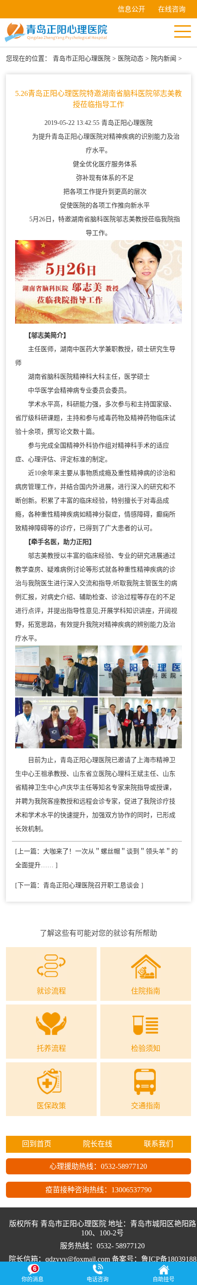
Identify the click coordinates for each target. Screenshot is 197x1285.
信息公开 (131, 9)
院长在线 (97, 1144)
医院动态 (130, 58)
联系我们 (158, 1144)
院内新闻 (163, 58)
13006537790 (131, 1190)
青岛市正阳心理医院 (81, 58)
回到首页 (36, 1144)
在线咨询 (172, 9)
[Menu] (182, 31)
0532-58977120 (124, 1166)
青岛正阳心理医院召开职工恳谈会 (91, 885)
